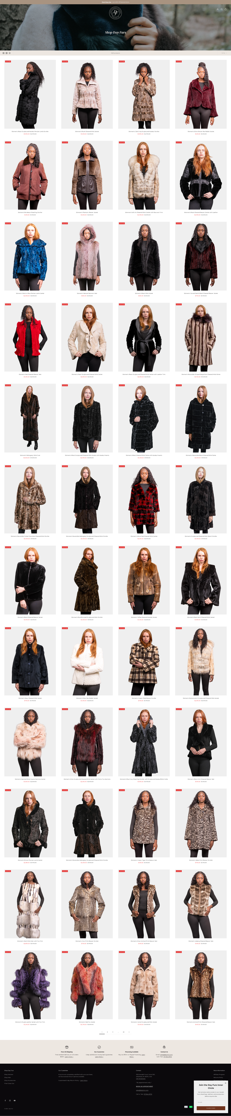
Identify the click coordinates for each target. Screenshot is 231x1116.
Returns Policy (218, 1077)
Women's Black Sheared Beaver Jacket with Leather (201, 212)
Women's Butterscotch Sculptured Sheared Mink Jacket (201, 698)
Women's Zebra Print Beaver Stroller (201, 860)
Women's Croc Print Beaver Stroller (87, 941)
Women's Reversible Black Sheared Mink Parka (201, 455)
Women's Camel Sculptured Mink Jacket (144, 1022)
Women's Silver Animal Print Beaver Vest (144, 941)
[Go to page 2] (129, 1032)
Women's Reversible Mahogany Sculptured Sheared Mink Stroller (87, 536)
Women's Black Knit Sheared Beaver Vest (201, 779)
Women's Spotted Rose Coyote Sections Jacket (30, 779)
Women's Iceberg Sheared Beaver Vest (200, 941)
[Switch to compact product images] (9, 53)
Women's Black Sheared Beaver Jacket (30, 617)
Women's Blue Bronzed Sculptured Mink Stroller (87, 617)
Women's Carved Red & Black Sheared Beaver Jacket (201, 293)
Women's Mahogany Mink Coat (30, 455)
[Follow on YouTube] (15, 1100)
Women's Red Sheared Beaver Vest (30, 374)
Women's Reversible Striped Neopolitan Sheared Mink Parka (201, 374)
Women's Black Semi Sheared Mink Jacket (200, 617)
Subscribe (211, 1108)
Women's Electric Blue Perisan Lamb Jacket (30, 293)
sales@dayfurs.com (166, 1055)
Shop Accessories (10, 1080)
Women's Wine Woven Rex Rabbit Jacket (201, 131)
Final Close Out (9, 1083)
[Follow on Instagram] (10, 1100)
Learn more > (69, 1057)
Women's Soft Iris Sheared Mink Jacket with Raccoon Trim (144, 212)
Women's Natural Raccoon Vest (87, 293)
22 (123, 1032)
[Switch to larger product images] (3, 53)
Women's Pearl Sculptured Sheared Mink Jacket (87, 374)
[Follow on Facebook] (5, 1100)
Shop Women (8, 1074)
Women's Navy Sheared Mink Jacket (30, 698)
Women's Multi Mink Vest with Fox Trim (30, 941)
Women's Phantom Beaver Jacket (87, 212)
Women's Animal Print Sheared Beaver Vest (201, 1022)
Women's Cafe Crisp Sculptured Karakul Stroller (144, 131)
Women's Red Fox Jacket (87, 1022)
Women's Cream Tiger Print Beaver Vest (144, 860)
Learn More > (99, 1057)
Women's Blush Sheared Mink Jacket (87, 131)
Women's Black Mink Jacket (144, 293)
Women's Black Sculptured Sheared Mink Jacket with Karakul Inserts (87, 455)
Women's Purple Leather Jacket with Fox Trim (30, 1022)
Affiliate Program (219, 1074)
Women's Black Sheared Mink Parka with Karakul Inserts (144, 455)
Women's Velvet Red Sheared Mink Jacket (144, 536)
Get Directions (140, 1078)
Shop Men (7, 1077)
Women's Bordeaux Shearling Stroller (30, 212)
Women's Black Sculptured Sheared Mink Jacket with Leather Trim (144, 374)
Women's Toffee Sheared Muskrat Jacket (144, 617)
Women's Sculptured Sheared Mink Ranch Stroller (201, 536)
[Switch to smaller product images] (6, 53)
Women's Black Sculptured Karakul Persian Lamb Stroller (30, 131)
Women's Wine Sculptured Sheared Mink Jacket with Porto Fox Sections (87, 779)
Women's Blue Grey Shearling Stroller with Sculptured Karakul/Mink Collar (144, 779)
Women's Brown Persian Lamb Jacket (30, 860)
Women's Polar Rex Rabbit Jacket (87, 698)
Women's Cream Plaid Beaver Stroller (144, 698)
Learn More (83, 1080)
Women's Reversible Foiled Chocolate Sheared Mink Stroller (30, 536)
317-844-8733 (168, 1057)
